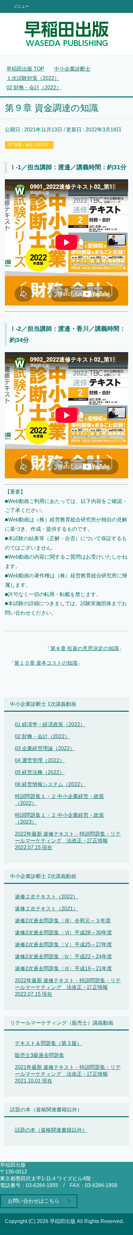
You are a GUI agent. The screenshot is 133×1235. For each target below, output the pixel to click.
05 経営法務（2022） (40, 772)
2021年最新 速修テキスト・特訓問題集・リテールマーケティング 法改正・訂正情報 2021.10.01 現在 (68, 1074)
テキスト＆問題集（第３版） (48, 1043)
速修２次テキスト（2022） (46, 896)
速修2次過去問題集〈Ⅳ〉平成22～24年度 (63, 956)
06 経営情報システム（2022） (50, 784)
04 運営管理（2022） (40, 760)
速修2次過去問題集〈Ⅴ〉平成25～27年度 (63, 944)
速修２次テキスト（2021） (46, 908)
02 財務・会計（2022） (29, 144)
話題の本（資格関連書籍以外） (51, 1130)
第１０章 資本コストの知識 (45, 663)
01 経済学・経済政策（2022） (50, 724)
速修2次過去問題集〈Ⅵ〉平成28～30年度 (63, 932)
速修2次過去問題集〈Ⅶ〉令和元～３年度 (63, 920)
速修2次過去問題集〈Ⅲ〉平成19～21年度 (63, 968)
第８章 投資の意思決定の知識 (84, 648)
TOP (25, 69)
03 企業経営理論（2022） (45, 748)
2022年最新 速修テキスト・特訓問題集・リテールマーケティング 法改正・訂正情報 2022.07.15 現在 (68, 840)
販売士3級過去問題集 (39, 1055)
